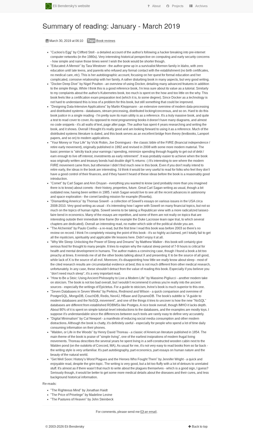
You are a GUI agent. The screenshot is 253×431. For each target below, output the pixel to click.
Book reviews (105, 40)
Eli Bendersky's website (71, 6)
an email (150, 411)
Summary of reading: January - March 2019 (111, 26)
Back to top (200, 426)
